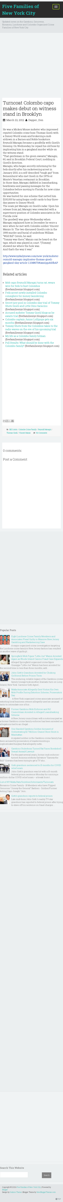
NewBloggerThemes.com (46, 1192)
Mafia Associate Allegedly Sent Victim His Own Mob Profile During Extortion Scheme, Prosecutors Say (36, 692)
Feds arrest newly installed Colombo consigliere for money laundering (26, 294)
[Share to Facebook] (12, 420)
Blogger (5, 1189)
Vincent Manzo (25, 433)
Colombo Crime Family (27, 429)
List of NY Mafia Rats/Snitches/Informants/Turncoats (27, 782)
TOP (59, 1199)
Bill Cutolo (13, 429)
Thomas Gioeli (12, 433)
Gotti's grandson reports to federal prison (32, 795)
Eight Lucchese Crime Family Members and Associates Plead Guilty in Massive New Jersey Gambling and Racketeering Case (35, 639)
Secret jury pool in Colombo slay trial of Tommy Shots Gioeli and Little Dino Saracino (32, 304)
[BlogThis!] (7, 420)
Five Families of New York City (20, 9)
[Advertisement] (31, 66)
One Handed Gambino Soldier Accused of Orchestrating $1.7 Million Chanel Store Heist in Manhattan (35, 732)
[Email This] (4, 420)
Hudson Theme (15, 1192)
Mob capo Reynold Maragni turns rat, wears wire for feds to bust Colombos (30, 284)
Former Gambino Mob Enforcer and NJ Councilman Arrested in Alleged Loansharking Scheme (35, 712)
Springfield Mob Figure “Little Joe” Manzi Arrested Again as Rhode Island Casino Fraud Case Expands (37, 657)
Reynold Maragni (44, 429)
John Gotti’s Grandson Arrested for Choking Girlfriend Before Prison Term (33, 674)
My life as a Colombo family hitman (25, 335)
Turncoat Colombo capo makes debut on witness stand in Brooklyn (29, 108)
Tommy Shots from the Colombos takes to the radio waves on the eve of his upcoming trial (31, 327)
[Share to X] (9, 420)
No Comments (41, 433)
